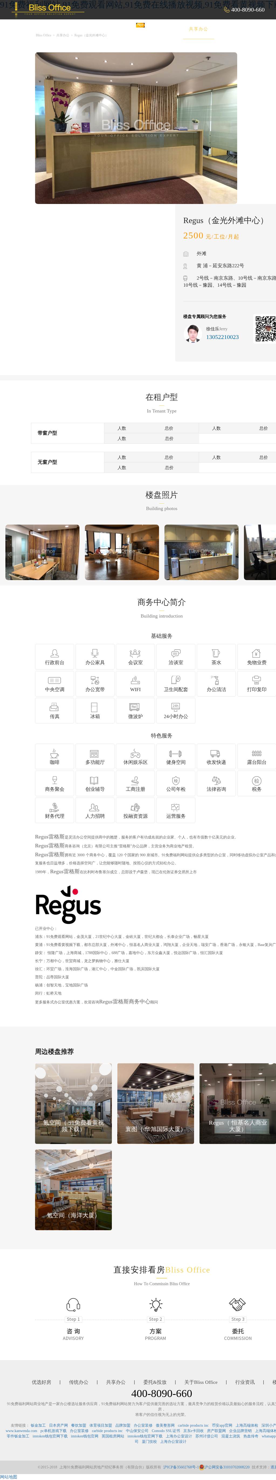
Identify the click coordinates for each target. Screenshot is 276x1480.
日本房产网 (58, 1425)
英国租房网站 (113, 1436)
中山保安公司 (137, 1431)
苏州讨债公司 (206, 1436)
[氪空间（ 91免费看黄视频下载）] (73, 1103)
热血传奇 (250, 1436)
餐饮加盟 (78, 1425)
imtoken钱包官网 (84, 1436)
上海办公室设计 (179, 1436)
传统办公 (162, 29)
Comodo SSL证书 (166, 1431)
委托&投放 (237, 29)
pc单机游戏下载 (53, 1431)
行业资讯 (245, 1382)
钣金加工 (38, 1425)
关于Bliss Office (201, 1382)
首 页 (92, 29)
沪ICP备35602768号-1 (181, 1467)
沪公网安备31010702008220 (227, 1467)
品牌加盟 (122, 1425)
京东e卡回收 (193, 1431)
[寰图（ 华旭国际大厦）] (155, 1103)
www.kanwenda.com (21, 1431)
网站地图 (8, 1477)
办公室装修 (143, 1425)
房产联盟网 (216, 1431)
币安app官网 (222, 1425)
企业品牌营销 (240, 1431)
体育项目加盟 (100, 1425)
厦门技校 (149, 1442)
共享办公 (198, 29)
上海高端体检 (247, 1425)
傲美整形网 (165, 1425)
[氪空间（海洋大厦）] (73, 1189)
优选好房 (125, 29)
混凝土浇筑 (230, 1436)
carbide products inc (193, 1425)
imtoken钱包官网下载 (50, 1436)
